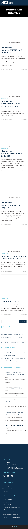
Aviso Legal (6, 491)
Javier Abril (8, 425)
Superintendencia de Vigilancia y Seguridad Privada (11, 508)
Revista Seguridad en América (11, 514)
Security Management (8, 502)
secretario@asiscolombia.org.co (15, 468)
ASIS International (7, 499)
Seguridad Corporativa (7, 363)
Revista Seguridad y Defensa (10, 511)
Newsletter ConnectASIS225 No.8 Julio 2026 (11, 50)
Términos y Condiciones (9, 488)
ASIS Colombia (20, 353)
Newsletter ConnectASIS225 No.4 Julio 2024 (11, 153)
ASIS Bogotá (5, 253)
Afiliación (3, 353)
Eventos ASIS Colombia (9, 358)
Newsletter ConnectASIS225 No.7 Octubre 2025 (12, 342)
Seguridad (17, 361)
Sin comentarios (7, 69)
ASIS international (8, 356)
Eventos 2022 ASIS (10, 301)
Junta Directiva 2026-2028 (7, 340)
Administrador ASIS (10, 412)
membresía (3, 361)
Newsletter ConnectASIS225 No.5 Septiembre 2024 (11, 103)
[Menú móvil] (26, 2)
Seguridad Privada (17, 363)
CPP (23, 355)
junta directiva (21, 358)
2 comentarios (7, 224)
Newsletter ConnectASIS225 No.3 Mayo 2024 (11, 205)
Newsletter (5, 45)
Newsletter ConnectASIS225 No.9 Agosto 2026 (12, 331)
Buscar (22, 321)
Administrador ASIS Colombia (13, 372)
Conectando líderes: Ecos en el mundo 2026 (12, 337)
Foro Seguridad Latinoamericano (11, 517)
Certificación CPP (19, 355)
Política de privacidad (8, 486)
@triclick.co (17, 526)
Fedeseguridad (7, 504)
